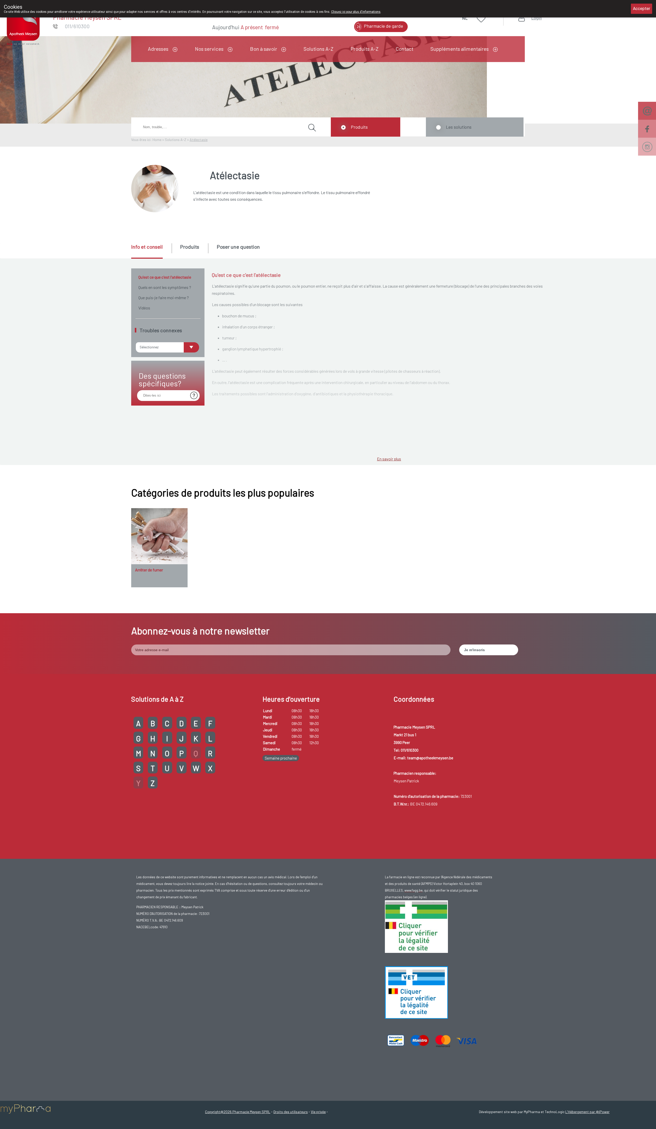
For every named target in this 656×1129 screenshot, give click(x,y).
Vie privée (318, 1112)
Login (536, 17)
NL (465, 18)
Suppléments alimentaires (459, 49)
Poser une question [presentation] (238, 247)
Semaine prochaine (281, 758)
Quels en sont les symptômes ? (164, 287)
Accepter (641, 8)
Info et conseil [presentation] (147, 247)
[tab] (151, 251)
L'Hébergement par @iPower (587, 1112)
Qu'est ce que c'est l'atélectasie (164, 277)
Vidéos (144, 307)
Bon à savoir (263, 49)
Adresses (158, 49)
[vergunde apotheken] (416, 992)
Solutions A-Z (318, 49)
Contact (404, 49)
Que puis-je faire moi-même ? (163, 297)
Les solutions (458, 127)
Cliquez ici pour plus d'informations (356, 12)
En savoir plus (389, 458)
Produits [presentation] (189, 247)
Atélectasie (199, 139)
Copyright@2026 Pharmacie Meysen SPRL (237, 1112)
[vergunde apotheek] (416, 926)
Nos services (209, 49)
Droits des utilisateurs (290, 1112)
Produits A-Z (364, 49)
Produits (359, 127)
